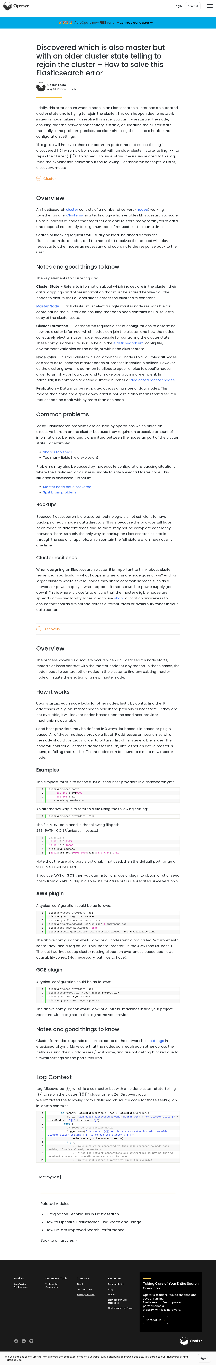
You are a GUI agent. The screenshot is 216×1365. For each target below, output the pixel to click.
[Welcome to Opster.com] (191, 1341)
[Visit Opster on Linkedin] (24, 1341)
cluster (72, 209)
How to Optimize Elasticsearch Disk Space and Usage (93, 1222)
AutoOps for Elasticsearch (21, 1286)
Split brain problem (59, 492)
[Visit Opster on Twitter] (31, 1341)
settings (157, 1040)
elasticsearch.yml (128, 343)
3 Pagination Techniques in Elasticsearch (82, 1214)
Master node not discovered (67, 487)
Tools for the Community (51, 1286)
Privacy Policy (174, 1356)
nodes (142, 209)
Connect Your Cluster (134, 23)
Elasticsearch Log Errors (120, 1308)
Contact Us (153, 1320)
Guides (112, 1294)
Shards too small (57, 452)
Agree (204, 1358)
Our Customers (84, 1289)
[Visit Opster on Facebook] (16, 1341)
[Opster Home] (16, 6)
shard (119, 598)
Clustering (75, 215)
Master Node (47, 306)
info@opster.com (85, 1294)
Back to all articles (57, 1240)
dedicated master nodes (153, 380)
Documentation (116, 1284)
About (80, 1284)
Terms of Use (13, 1359)
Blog (110, 1289)
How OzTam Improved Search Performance (85, 1230)
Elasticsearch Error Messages (117, 1301)
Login (178, 6)
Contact (193, 6)
